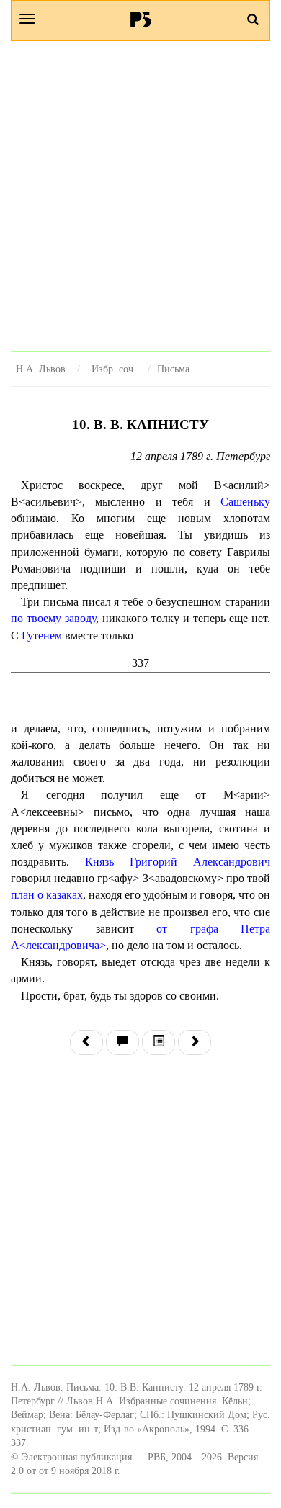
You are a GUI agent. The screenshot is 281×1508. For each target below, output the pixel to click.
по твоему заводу (53, 618)
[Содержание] (158, 1042)
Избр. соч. (114, 368)
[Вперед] (194, 1042)
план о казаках (47, 895)
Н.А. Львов (41, 368)
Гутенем (42, 635)
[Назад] (86, 1042)
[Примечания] (122, 1042)
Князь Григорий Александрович (177, 862)
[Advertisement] (140, 195)
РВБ (140, 19)
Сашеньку (245, 501)
